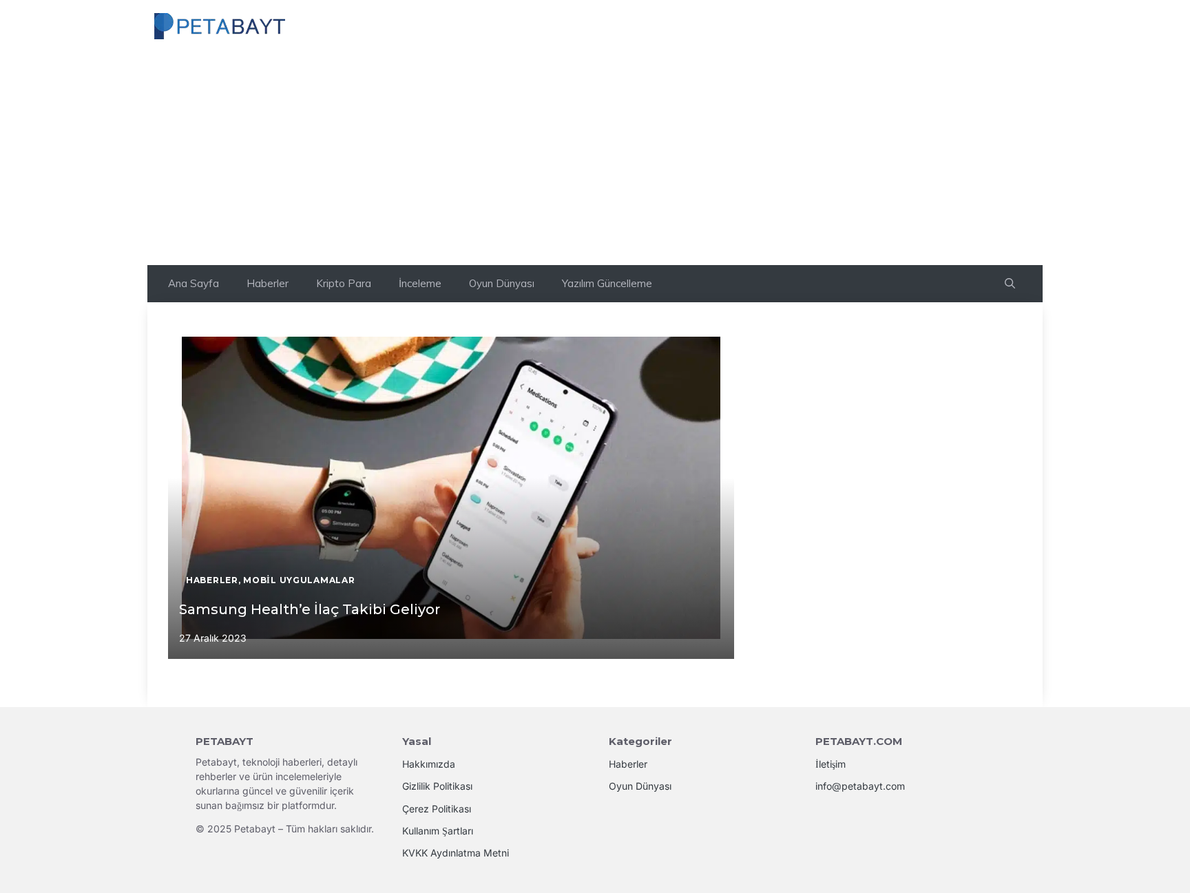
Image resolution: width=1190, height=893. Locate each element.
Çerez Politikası (436, 809)
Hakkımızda (428, 764)
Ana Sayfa (193, 283)
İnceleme (420, 283)
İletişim (830, 764)
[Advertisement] (595, 161)
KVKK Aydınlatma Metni (455, 853)
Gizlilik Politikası (437, 786)
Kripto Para (343, 283)
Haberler (268, 283)
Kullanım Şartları (437, 831)
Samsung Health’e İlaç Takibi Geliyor (309, 609)
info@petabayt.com (860, 786)
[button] (1010, 283)
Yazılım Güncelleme (607, 283)
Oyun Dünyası (501, 283)
